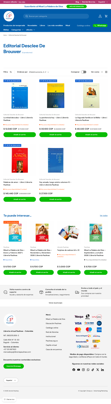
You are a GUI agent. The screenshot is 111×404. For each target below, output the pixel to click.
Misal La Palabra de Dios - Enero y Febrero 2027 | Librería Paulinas (14, 252)
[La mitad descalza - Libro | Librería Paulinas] (19, 95)
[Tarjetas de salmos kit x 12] (69, 232)
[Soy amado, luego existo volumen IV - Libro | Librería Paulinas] (55, 160)
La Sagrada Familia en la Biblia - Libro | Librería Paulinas (91, 118)
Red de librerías (88, 2)
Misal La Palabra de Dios (55, 319)
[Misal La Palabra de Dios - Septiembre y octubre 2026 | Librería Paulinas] (96, 232)
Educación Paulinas (53, 323)
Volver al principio (55, 303)
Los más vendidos (55, 25)
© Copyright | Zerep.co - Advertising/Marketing (93, 391)
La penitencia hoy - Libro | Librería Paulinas (53, 118)
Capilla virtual (51, 345)
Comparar (75, 72)
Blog (77, 2)
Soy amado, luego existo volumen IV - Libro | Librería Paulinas (55, 183)
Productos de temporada (14, 25)
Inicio (5, 35)
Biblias (6, 30)
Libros (42, 25)
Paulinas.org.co (52, 341)
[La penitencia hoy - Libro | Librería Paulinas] (55, 95)
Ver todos (104, 215)
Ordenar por (22, 72)
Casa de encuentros (54, 349)
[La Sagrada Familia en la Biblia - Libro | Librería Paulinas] (91, 95)
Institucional (51, 336)
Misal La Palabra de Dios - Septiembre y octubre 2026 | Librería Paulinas (95, 252)
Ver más (22, 2)
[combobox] (56, 16)
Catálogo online (83, 25)
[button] (106, 16)
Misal (68, 25)
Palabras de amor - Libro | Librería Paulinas (17, 183)
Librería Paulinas (13, 391)
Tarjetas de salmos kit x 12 (68, 250)
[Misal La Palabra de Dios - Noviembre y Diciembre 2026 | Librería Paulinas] (42, 232)
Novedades (32, 25)
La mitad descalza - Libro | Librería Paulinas (18, 118)
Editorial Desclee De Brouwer (18, 35)
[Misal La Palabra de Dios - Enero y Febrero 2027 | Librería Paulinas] (15, 232)
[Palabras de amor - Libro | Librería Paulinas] (19, 160)
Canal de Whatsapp (14, 366)
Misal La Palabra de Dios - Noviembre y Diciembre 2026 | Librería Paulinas (41, 252)
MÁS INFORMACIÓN (76, 6)
